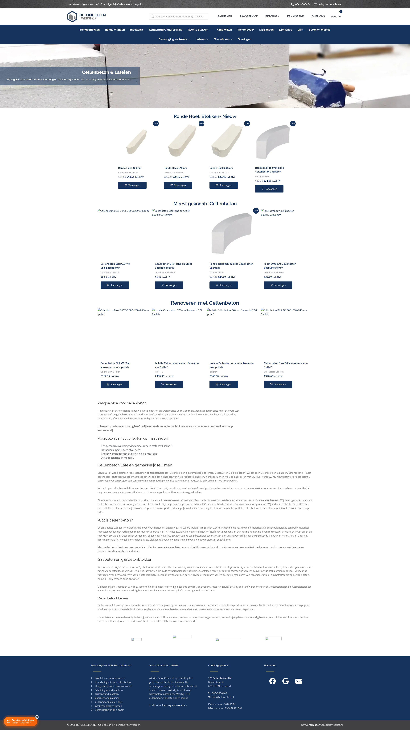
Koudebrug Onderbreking (165, 29)
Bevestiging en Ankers (173, 39)
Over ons (317, 16)
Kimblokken (224, 29)
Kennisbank (295, 16)
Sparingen (244, 39)
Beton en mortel (319, 29)
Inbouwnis (137, 29)
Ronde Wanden (115, 29)
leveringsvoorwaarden (174, 705)
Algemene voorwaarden (127, 724)
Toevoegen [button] (134, 185)
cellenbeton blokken (173, 682)
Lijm (300, 29)
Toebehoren (222, 39)
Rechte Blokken (198, 29)
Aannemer (224, 16)
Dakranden (266, 29)
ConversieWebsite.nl (331, 724)
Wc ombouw (245, 29)
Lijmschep (285, 29)
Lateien (200, 39)
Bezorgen (271, 16)
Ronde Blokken (90, 29)
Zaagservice (248, 16)
